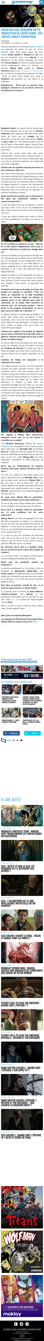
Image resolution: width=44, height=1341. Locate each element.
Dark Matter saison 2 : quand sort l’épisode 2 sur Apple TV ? (20, 1069)
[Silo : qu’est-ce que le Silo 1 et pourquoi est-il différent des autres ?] (22, 850)
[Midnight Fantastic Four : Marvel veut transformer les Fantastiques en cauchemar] (22, 815)
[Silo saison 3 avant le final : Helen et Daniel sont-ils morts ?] (22, 920)
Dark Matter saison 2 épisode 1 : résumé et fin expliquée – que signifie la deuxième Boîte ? (19, 1103)
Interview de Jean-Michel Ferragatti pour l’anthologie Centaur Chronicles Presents (10, 700)
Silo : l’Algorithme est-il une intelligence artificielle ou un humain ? (18, 903)
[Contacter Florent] (21, 740)
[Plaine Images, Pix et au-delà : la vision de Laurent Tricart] (32, 713)
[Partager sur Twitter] (32, 733)
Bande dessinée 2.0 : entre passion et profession (10, 721)
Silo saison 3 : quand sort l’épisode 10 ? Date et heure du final (21, 1136)
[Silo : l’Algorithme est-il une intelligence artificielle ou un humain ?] (22, 885)
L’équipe (22, 1335)
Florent (7, 43)
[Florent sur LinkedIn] (17, 740)
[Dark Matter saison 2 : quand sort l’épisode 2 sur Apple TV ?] (22, 1052)
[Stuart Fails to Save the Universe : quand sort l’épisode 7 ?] (22, 987)
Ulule (34, 621)
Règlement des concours (22, 1340)
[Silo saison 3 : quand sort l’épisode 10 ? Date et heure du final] (22, 1119)
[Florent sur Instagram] (13, 740)
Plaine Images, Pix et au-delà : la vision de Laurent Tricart (31, 722)
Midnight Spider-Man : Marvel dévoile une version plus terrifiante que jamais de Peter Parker (22, 970)
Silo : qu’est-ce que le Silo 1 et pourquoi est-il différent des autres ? (17, 868)
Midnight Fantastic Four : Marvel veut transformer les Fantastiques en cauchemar (21, 834)
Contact (22, 1337)
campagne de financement (31, 70)
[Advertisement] (22, 109)
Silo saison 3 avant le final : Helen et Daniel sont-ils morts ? (21, 937)
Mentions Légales (22, 1332)
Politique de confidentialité (22, 1333)
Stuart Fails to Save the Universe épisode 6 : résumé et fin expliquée (20, 1036)
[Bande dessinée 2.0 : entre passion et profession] (11, 713)
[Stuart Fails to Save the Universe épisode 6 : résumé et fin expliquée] (22, 1019)
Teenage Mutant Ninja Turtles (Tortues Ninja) (20, 662)
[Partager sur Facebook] (11, 733)
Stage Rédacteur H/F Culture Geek (22, 1338)
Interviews (5, 41)
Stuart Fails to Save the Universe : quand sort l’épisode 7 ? (21, 1004)
